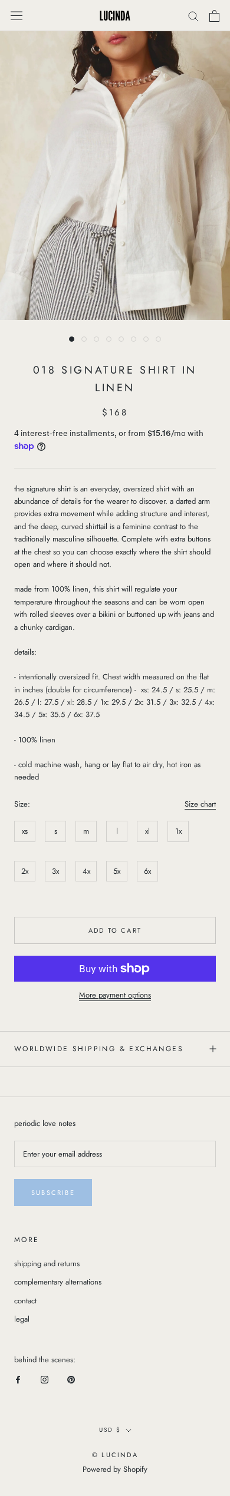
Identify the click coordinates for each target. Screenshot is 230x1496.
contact (25, 1300)
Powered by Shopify (115, 1469)
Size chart (200, 804)
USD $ (110, 1429)
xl (147, 831)
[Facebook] (18, 1378)
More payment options (115, 994)
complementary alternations (57, 1281)
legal (21, 1319)
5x (116, 871)
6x (147, 871)
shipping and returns (47, 1263)
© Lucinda (115, 1454)
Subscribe (53, 1192)
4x (86, 871)
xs (25, 831)
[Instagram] (44, 1378)
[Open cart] (214, 16)
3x (55, 871)
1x (178, 831)
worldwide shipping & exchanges (98, 1048)
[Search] (193, 16)
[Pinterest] (71, 1378)
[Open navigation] (16, 16)
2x (24, 871)
